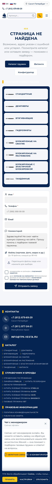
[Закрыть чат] (45, 424)
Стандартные (10, 350)
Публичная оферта (13, 416)
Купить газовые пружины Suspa (20, 391)
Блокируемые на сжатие (16, 357)
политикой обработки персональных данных (25, 278)
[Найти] (33, 15)
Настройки (26, 479)
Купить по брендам (35, 381)
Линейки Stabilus (13, 381)
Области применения (15, 385)
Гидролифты (28, 354)
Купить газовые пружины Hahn (20, 395)
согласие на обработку (24, 276)
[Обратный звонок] (39, 15)
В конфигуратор (39, 454)
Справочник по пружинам (17, 378)
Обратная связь (16, 454)
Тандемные (10, 367)
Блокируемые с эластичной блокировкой (26, 364)
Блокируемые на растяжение (19, 360)
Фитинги (39, 64)
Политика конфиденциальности (21, 412)
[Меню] (47, 15)
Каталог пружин (17, 64)
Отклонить (42, 479)
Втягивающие (11, 354)
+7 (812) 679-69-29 (13, 8)
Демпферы (26, 350)
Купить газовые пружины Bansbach (22, 398)
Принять (10, 479)
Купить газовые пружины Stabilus (21, 388)
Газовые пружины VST (15, 401)
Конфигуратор (26, 72)
